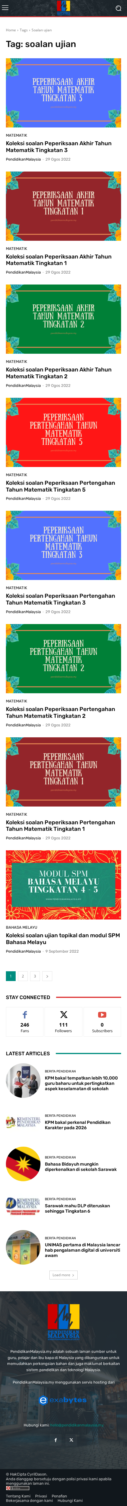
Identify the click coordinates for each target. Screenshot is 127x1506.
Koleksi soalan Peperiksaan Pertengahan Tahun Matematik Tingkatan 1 (60, 826)
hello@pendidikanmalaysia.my (77, 1425)
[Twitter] (71, 1440)
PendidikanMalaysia (23, 159)
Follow (64, 1011)
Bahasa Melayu (21, 927)
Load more (61, 1274)
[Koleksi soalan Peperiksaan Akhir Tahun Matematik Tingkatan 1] (63, 206)
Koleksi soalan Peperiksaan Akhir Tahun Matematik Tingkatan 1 (59, 260)
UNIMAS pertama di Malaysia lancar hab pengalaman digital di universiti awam (82, 1250)
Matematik (16, 135)
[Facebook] (55, 1440)
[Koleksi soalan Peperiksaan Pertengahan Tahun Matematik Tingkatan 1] (63, 772)
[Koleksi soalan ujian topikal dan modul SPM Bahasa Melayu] (63, 885)
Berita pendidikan (60, 1071)
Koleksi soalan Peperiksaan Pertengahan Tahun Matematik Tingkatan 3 (60, 599)
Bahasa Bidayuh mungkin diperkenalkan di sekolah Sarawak (81, 1166)
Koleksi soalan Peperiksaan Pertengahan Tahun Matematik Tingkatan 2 (60, 712)
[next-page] (47, 976)
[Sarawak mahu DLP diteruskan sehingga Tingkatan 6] (23, 1205)
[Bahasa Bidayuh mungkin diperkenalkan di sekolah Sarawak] (23, 1164)
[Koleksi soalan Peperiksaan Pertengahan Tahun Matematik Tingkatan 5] (63, 432)
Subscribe (102, 1011)
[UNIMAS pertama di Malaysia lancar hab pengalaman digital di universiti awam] (23, 1247)
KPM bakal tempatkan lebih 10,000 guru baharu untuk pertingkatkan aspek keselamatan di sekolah (81, 1083)
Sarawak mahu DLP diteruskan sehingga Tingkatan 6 (77, 1208)
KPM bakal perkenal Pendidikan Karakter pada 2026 (77, 1125)
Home (11, 30)
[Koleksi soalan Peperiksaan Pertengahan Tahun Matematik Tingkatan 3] (63, 545)
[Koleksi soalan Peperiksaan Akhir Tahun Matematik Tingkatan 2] (63, 319)
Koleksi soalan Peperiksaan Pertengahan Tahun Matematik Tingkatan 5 (60, 486)
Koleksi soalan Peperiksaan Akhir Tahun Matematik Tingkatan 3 (59, 146)
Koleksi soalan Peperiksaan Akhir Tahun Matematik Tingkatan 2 (59, 373)
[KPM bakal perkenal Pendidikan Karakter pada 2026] (23, 1122)
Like (25, 1011)
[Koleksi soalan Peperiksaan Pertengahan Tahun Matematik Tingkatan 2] (63, 658)
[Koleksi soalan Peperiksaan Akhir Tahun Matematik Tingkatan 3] (63, 92)
